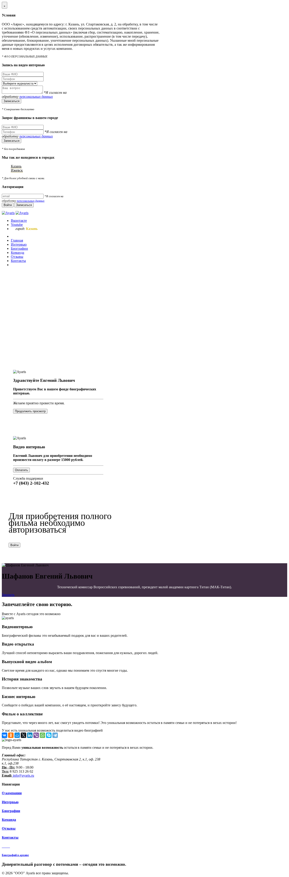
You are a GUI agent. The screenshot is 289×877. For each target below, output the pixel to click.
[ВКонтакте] (4, 735)
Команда (9, 820)
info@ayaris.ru (23, 775)
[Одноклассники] (11, 735)
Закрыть (8, 595)
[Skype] (48, 735)
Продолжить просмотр (30, 411)
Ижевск (17, 170)
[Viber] (36, 735)
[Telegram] (55, 735)
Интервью (10, 802)
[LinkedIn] (30, 735)
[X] (23, 735)
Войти (14, 545)
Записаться (11, 101)
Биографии (11, 811)
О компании (12, 793)
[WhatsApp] (42, 735)
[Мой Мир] (17, 735)
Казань (16, 166)
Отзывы (9, 828)
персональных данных (36, 96)
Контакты (10, 837)
